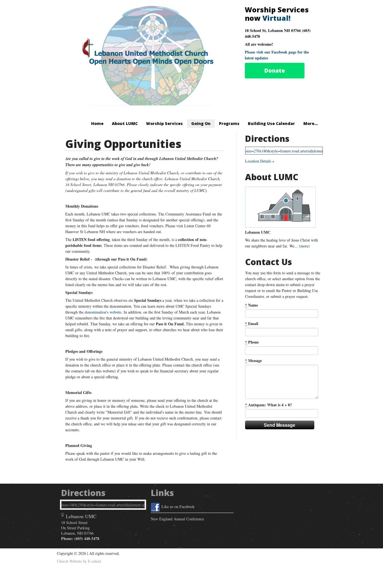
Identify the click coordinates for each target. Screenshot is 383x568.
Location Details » (259, 161)
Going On (201, 123)
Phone (252, 342)
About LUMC (125, 123)
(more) (304, 246)
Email (251, 323)
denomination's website (103, 312)
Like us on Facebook (178, 506)
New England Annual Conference (177, 518)
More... (310, 123)
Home (97, 123)
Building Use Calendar (271, 123)
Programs (229, 123)
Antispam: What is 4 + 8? (268, 405)
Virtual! (276, 18)
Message (253, 360)
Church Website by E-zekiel (79, 561)
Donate (274, 70)
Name (251, 305)
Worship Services (164, 123)
